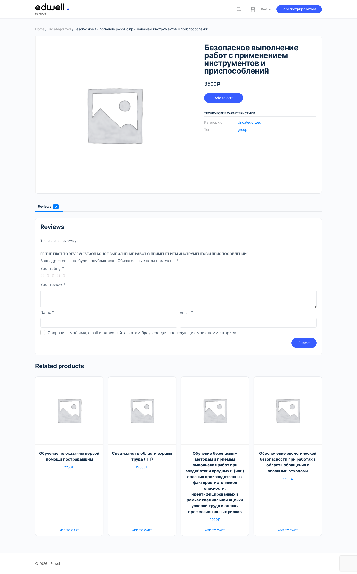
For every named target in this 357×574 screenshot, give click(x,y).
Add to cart (224, 98)
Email (186, 312)
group (242, 130)
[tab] (48, 206)
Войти (266, 9)
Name (47, 312)
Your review (52, 285)
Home (39, 29)
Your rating (52, 268)
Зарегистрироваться (299, 9)
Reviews (47, 206)
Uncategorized (59, 29)
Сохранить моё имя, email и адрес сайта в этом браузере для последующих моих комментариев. (142, 332)
